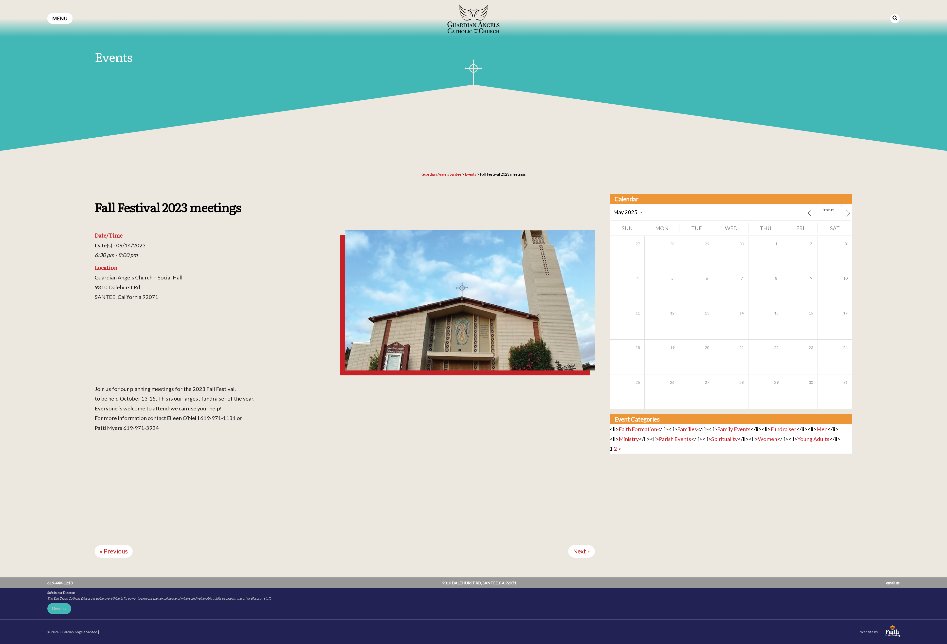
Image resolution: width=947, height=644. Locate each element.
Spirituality (724, 439)
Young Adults (813, 439)
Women (767, 439)
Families (687, 429)
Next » (581, 551)
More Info (59, 608)
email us (893, 582)
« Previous (114, 551)
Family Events (733, 429)
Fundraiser (783, 429)
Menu (60, 18)
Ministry (629, 439)
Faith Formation (638, 429)
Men (822, 429)
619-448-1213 (60, 582)
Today (828, 210)
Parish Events (675, 439)
